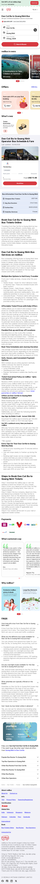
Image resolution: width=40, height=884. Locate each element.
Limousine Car (6, 832)
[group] (15, 126)
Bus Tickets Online (7, 827)
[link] (15, 100)
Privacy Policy (11, 799)
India (3, 812)
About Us (4, 793)
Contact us (13, 793)
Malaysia (28, 812)
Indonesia (10, 812)
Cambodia (26, 817)
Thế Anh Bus (7, 167)
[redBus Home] (8, 9)
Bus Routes (20, 827)
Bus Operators (31, 827)
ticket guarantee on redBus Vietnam (18, 392)
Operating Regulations (25, 799)
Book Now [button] (20, 183)
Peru (19, 817)
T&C (2, 799)
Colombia (12, 817)
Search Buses (21, 44)
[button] (20, 38)
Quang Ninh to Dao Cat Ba (14, 750)
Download (34, 3)
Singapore (19, 812)
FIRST (9, 106)
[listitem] (5, 93)
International (5, 821)
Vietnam (4, 817)
